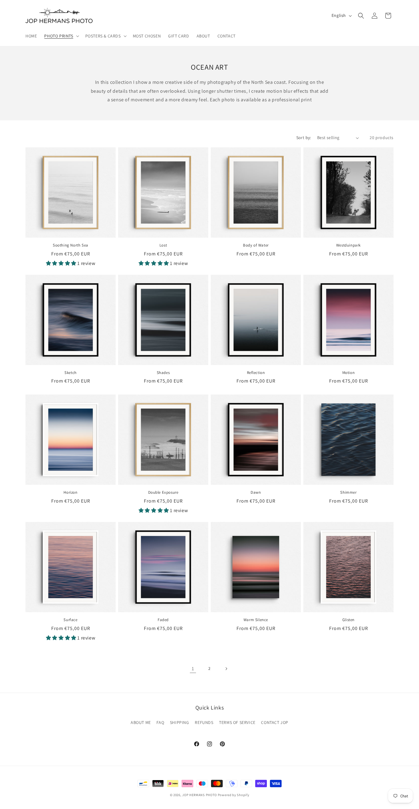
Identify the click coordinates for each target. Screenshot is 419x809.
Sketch (70, 372)
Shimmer (348, 492)
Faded (163, 619)
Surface (70, 619)
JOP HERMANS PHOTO (199, 795)
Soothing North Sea (70, 245)
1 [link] (193, 668)
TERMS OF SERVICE (237, 722)
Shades (163, 372)
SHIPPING (179, 722)
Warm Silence (256, 619)
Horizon (70, 492)
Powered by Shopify (233, 795)
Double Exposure (163, 492)
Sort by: (303, 137)
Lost (163, 245)
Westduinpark (348, 245)
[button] (60, 35)
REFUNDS (204, 722)
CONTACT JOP (274, 722)
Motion (348, 372)
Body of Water (256, 245)
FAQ (160, 722)
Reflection (256, 372)
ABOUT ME (141, 722)
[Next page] (226, 668)
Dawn (256, 492)
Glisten (348, 619)
